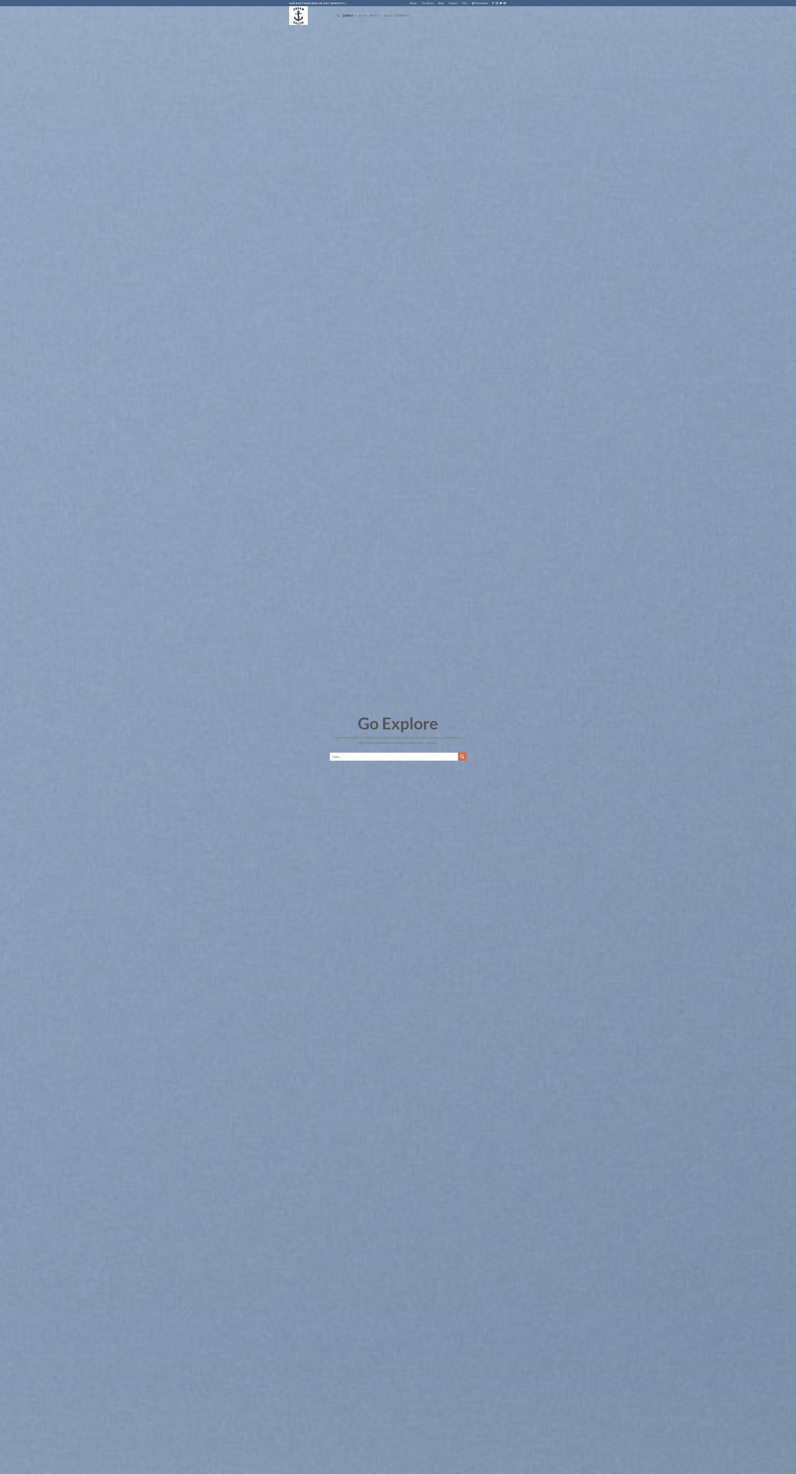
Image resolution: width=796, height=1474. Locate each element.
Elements (402, 15)
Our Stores (427, 3)
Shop (363, 15)
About (413, 3)
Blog (441, 3)
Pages (374, 15)
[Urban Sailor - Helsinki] (310, 15)
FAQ (464, 3)
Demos (348, 15)
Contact (452, 3)
